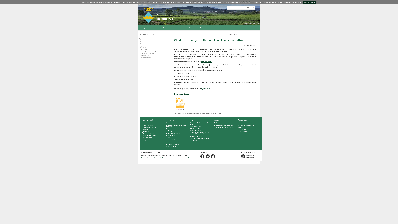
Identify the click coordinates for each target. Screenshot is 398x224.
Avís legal (169, 158)
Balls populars (170, 131)
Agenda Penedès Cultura (246, 125)
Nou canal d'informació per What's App (201, 123)
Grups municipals (145, 44)
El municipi (171, 120)
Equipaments (170, 135)
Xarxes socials (242, 132)
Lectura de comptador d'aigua (223, 125)
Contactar (150, 158)
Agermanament (171, 146)
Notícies (240, 127)
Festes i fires (170, 129)
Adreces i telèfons (172, 140)
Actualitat (242, 120)
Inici (140, 34)
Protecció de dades (160, 158)
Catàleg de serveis (220, 123)
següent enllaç (206, 62)
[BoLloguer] (180, 103)
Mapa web (186, 158)
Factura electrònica (196, 143)
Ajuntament (146, 34)
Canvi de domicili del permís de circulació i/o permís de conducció (200, 133)
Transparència (144, 55)
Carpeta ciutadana (196, 136)
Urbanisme (193, 140)
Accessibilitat (177, 158)
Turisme (168, 138)
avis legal (298, 2)
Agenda (240, 123)
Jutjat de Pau (143, 49)
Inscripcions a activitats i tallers (200, 138)
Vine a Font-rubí (171, 123)
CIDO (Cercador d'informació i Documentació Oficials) (149, 52)
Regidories (143, 48)
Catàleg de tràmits (196, 126)
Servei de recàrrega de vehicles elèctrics (224, 128)
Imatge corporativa (145, 57)
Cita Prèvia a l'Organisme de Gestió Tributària (199, 129)
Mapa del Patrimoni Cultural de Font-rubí (176, 125)
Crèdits (143, 158)
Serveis (217, 120)
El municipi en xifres (172, 144)
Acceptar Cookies (309, 2)
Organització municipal (147, 46)
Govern (153, 34)
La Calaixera (242, 129)
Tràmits (193, 120)
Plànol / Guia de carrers (173, 142)
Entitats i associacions (173, 133)
